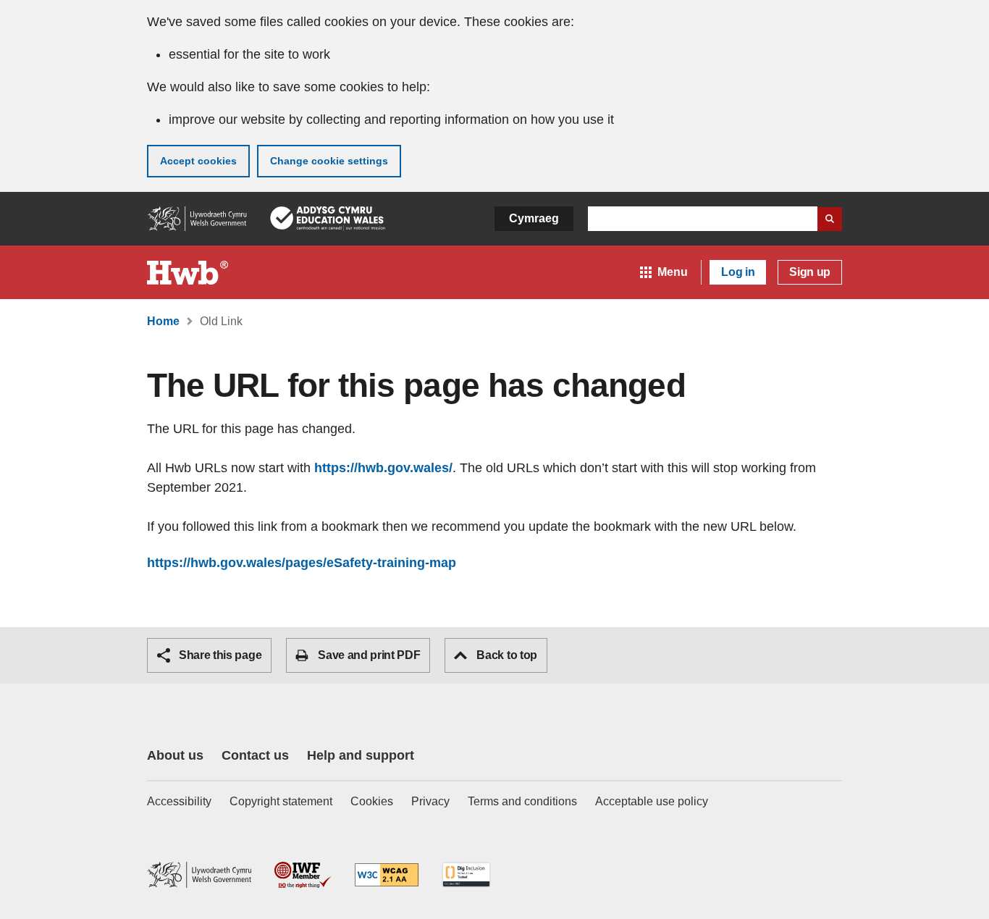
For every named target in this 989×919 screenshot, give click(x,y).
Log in (737, 272)
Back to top (506, 655)
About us (175, 755)
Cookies (371, 801)
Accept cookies (198, 161)
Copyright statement (281, 801)
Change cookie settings (329, 161)
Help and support (360, 755)
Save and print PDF (369, 655)
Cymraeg (534, 218)
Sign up (809, 272)
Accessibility (179, 801)
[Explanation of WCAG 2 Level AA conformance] (386, 876)
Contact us (255, 755)
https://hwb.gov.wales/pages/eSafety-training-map (301, 562)
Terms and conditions (522, 801)
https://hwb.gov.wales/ (383, 468)
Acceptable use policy (651, 801)
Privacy (430, 801)
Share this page (220, 655)
